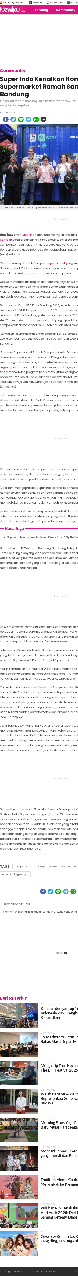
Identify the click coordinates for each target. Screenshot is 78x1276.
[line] (21, 119)
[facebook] (5, 119)
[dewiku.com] (13, 9)
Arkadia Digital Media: (13, 3)
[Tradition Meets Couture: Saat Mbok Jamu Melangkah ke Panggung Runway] (19, 1187)
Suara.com (37, 3)
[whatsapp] (36, 119)
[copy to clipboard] (43, 119)
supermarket (56, 263)
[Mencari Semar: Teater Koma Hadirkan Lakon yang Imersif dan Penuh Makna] (19, 1158)
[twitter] (13, 119)
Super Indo (28, 235)
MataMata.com (56, 3)
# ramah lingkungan (15, 874)
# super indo (22, 866)
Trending (40, 10)
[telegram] (28, 119)
